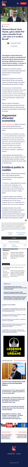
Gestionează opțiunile (14, 241)
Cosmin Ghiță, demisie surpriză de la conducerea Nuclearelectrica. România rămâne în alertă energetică (15, 288)
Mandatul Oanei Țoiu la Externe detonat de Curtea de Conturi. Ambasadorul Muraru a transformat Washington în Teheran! (14, 325)
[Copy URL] (25, 50)
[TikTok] (11, 465)
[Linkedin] (12, 50)
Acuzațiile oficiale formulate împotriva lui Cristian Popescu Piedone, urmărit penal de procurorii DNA (21, 436)
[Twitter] (3, 50)
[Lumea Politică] (14, 448)
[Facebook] (4, 465)
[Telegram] (21, 50)
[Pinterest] (6, 50)
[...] (16, 258)
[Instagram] (7, 465)
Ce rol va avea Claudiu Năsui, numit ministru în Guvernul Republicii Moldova (13, 383)
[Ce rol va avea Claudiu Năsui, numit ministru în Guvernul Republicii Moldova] (14, 371)
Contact (25, 244)
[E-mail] (18, 50)
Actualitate (6, 24)
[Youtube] (23, 465)
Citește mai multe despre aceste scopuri (21, 233)
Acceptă (14, 238)
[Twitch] (14, 465)
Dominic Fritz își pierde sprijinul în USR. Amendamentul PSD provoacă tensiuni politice (15, 293)
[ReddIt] (15, 50)
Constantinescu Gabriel (16, 43)
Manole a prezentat (7, 124)
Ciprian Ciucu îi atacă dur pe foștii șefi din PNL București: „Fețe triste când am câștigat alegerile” (13, 408)
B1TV (8, 74)
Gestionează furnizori (10, 233)
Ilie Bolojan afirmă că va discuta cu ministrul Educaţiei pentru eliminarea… (13, 249)
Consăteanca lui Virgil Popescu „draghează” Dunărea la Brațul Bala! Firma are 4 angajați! (14, 315)
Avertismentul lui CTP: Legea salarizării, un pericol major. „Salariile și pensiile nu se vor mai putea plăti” (13, 391)
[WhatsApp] (9, 50)
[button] (26, 220)
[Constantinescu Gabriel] (8, 43)
